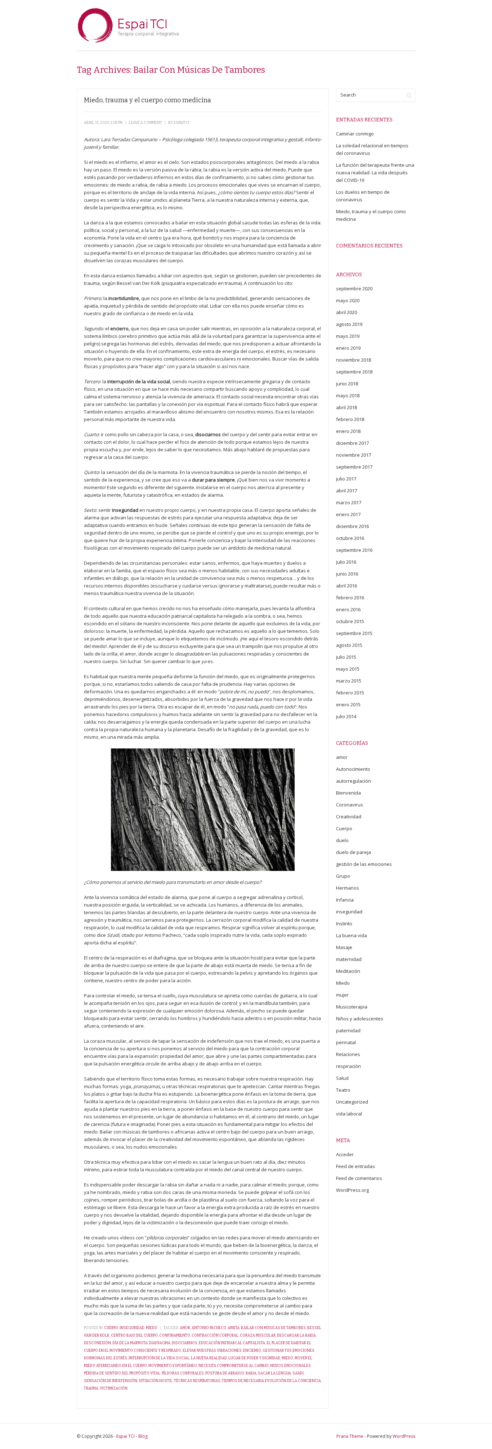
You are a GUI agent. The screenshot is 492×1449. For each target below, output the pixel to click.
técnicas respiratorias (197, 1381)
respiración (348, 1066)
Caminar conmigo (355, 133)
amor (185, 1328)
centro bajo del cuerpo (134, 1335)
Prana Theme (349, 1436)
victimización (114, 1388)
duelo (342, 840)
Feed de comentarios (359, 1178)
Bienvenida (348, 793)
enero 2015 (348, 704)
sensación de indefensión (110, 1381)
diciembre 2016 (352, 526)
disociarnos (184, 1343)
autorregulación (353, 781)
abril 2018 (346, 407)
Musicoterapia (351, 1006)
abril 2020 (346, 312)
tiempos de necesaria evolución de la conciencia (271, 1381)
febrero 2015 (350, 692)
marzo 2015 (348, 680)
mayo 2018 (347, 395)
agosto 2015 (349, 645)
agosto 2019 (349, 324)
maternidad (349, 959)
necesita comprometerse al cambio (233, 1366)
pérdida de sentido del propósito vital (122, 1373)
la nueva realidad (209, 1358)
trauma (91, 1388)
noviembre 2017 (353, 455)
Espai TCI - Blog (132, 1436)
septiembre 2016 (354, 550)
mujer (342, 995)
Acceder (345, 1154)
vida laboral (349, 1113)
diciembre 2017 (352, 443)
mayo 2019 (347, 336)
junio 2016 (347, 574)
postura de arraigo (224, 1373)
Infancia (345, 899)
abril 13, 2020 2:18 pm (103, 123)
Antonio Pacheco (209, 1328)
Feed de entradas (355, 1166)
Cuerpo (111, 1328)
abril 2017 (346, 490)
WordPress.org (352, 1190)
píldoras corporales (183, 1373)
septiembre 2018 (354, 371)
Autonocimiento (353, 769)
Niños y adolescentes (359, 1018)
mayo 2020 (347, 300)
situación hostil (156, 1381)
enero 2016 (348, 609)
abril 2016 (346, 585)
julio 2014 (346, 716)
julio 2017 (346, 478)
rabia (251, 1373)
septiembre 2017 (354, 467)
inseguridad (132, 1328)
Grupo (343, 876)
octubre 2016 (350, 538)
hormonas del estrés (105, 1358)
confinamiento (174, 1335)
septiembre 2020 (354, 288)
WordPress (404, 1436)
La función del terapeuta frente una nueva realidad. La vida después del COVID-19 (375, 172)
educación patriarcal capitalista (232, 1343)
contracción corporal (215, 1335)
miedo (287, 1358)
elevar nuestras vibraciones (212, 1351)
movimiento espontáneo (172, 1366)
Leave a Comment (145, 123)
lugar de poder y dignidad (254, 1358)
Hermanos (347, 888)
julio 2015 (346, 657)
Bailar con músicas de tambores (273, 1328)
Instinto (344, 923)
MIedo (151, 1328)
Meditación (348, 971)
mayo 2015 (347, 669)
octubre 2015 (350, 621)
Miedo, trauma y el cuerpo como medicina (147, 100)
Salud (342, 1078)
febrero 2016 (350, 597)
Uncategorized (352, 1102)
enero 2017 (348, 514)
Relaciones (348, 1054)
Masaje (344, 947)
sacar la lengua (274, 1373)
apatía (234, 1328)
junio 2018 (347, 383)
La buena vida (351, 935)
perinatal (346, 1042)
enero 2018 (348, 431)
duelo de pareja (353, 852)
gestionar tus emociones (288, 1351)
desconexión (97, 1343)
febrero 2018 (350, 419)
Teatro (343, 1090)
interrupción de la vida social (159, 1358)
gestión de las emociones (364, 864)
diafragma (159, 1343)
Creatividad (348, 816)
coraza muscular (258, 1335)
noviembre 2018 (353, 360)
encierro (252, 1351)
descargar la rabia (296, 1335)
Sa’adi (298, 1373)
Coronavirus (349, 804)
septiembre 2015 (354, 633)
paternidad (348, 1030)
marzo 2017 (348, 502)
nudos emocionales (290, 1366)
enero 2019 (348, 348)
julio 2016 (346, 562)
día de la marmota (130, 1343)
